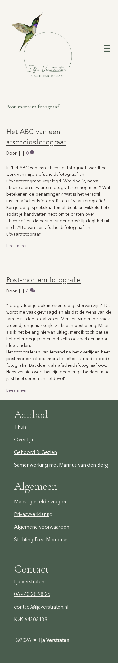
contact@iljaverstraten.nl (41, 607)
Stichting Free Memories (41, 539)
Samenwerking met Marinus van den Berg (61, 465)
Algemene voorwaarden (41, 527)
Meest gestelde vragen (40, 501)
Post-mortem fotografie (43, 280)
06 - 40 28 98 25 (32, 594)
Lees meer (16, 246)
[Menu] (107, 48)
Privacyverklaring (33, 514)
